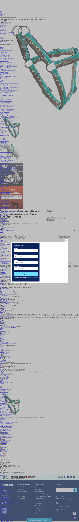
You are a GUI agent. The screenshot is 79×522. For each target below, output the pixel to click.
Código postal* (18, 266)
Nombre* (16, 248)
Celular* (16, 260)
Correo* (16, 254)
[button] (66, 240)
